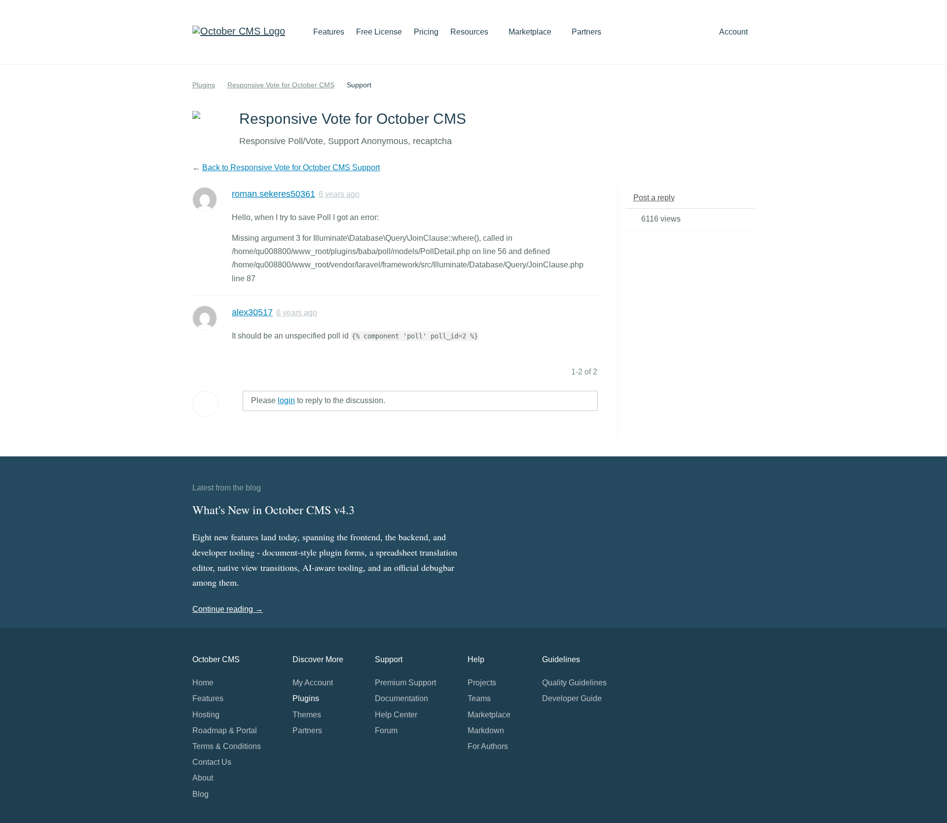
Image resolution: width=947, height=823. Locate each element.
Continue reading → (227, 609)
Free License (379, 32)
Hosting (205, 715)
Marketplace (531, 32)
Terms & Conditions (226, 746)
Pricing (426, 32)
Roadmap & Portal (224, 730)
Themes (306, 715)
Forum (386, 730)
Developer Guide (572, 698)
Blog (200, 794)
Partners (586, 32)
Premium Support (405, 682)
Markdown (486, 730)
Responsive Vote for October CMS (280, 85)
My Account (312, 682)
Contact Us (211, 762)
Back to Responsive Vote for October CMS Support (291, 167)
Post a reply (654, 197)
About (202, 778)
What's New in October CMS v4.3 (273, 510)
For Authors (488, 746)
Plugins (203, 85)
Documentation (401, 698)
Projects (482, 682)
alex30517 (252, 312)
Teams (479, 698)
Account (734, 32)
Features (328, 32)
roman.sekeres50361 (273, 194)
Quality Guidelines (574, 682)
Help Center (396, 715)
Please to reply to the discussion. (318, 400)
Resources (470, 32)
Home (203, 682)
